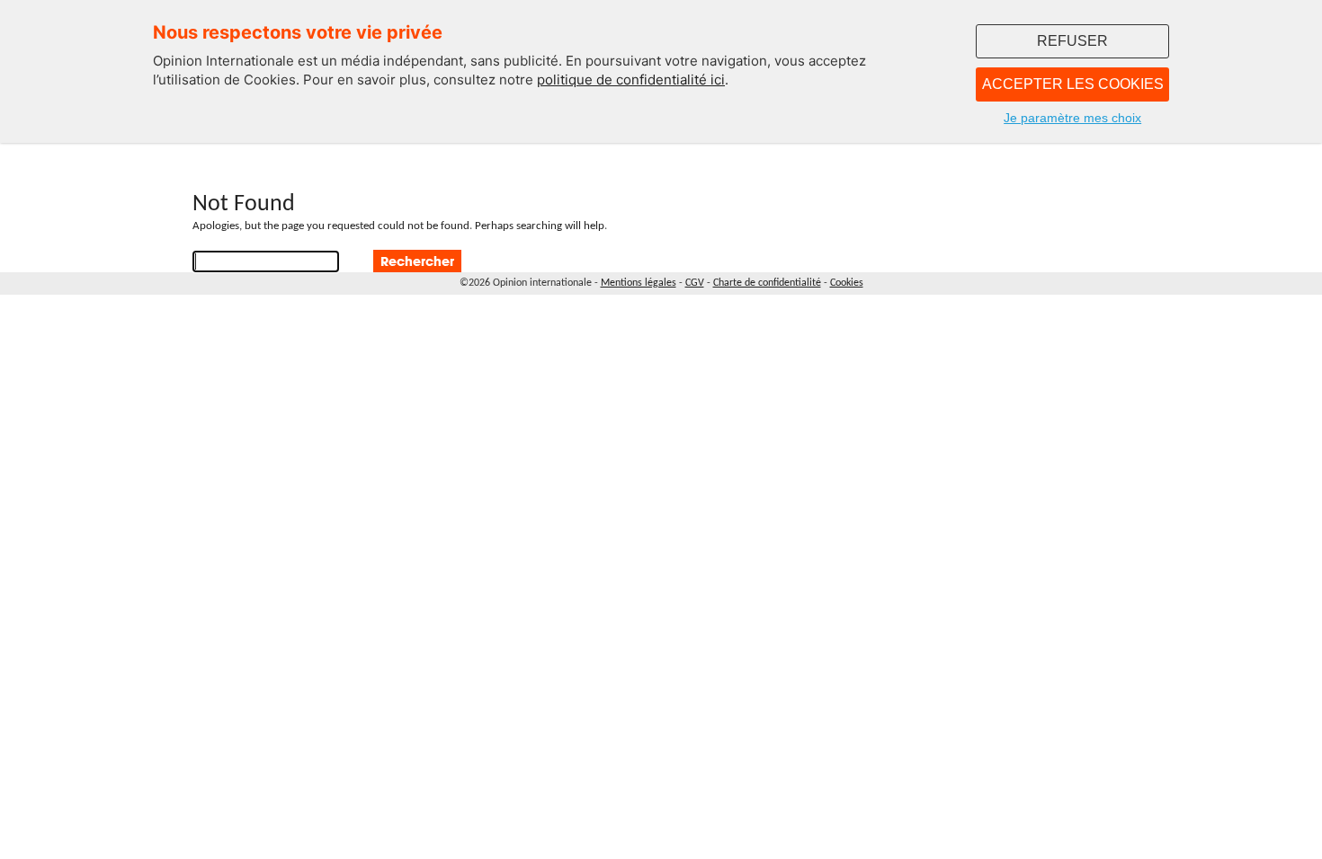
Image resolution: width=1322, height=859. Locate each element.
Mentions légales (638, 283)
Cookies (846, 283)
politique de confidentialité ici (631, 79)
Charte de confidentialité (767, 283)
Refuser (1072, 41)
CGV (694, 283)
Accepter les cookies (1073, 84)
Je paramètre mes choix (1072, 118)
